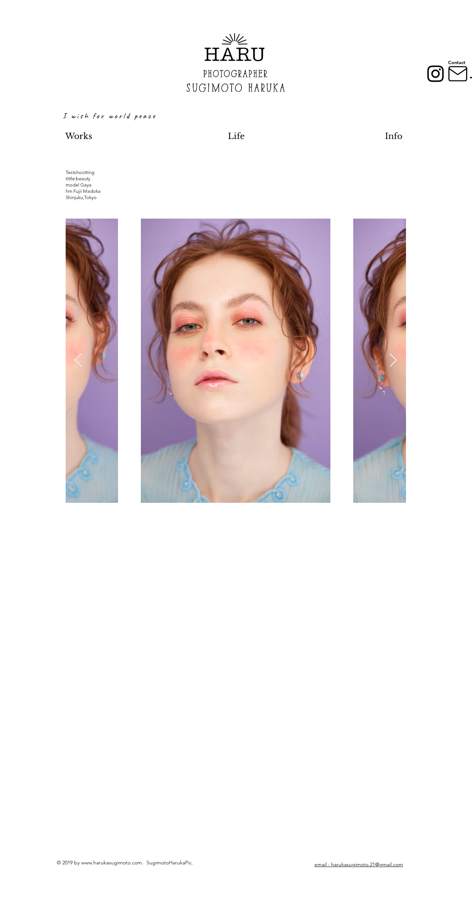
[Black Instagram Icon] (435, 74)
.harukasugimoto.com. (119, 862)
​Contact (456, 62)
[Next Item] (393, 361)
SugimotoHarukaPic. (169, 862)
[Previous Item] (78, 361)
